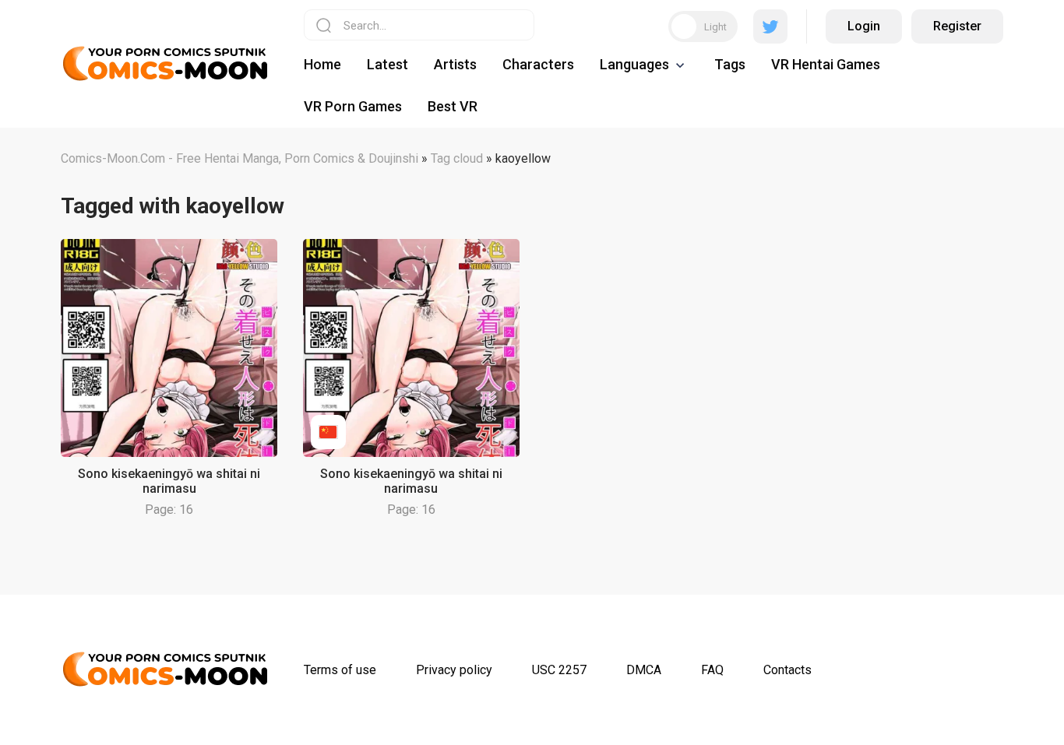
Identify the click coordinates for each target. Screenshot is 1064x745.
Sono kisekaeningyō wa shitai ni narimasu (169, 481)
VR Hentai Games (825, 64)
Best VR (452, 106)
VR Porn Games (353, 106)
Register (957, 26)
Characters (538, 64)
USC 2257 (559, 669)
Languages (634, 64)
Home (322, 64)
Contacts (787, 669)
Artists (455, 64)
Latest (387, 64)
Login (863, 26)
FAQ (712, 669)
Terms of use (340, 669)
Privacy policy (454, 669)
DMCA (643, 669)
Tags (729, 64)
